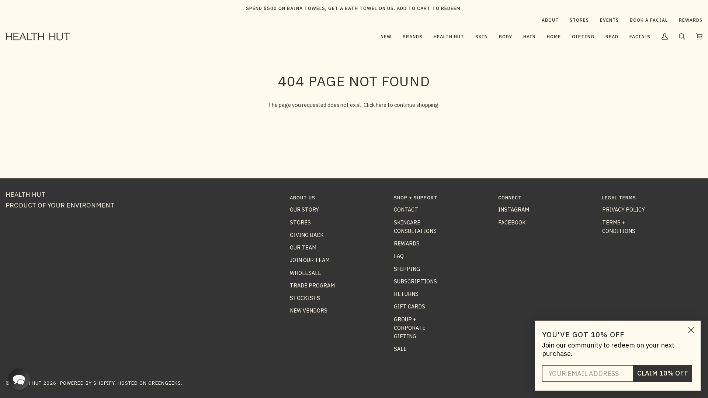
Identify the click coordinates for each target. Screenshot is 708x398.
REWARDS (407, 243)
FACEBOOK (512, 222)
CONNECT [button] (510, 198)
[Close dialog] (691, 330)
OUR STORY (304, 209)
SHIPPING (407, 268)
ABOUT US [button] (302, 198)
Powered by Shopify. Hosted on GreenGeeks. (121, 383)
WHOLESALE (305, 272)
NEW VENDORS (308, 310)
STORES (300, 222)
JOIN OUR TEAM (310, 259)
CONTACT (406, 209)
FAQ (399, 255)
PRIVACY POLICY (623, 209)
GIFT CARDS (409, 306)
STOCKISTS (305, 297)
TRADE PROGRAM (312, 285)
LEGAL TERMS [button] (619, 198)
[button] (412, 36)
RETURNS (406, 293)
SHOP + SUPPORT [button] (416, 198)
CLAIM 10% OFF (662, 373)
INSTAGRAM (513, 209)
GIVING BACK (307, 234)
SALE (400, 348)
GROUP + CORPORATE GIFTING (410, 328)
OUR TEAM (303, 247)
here (381, 104)
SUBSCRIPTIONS (415, 281)
